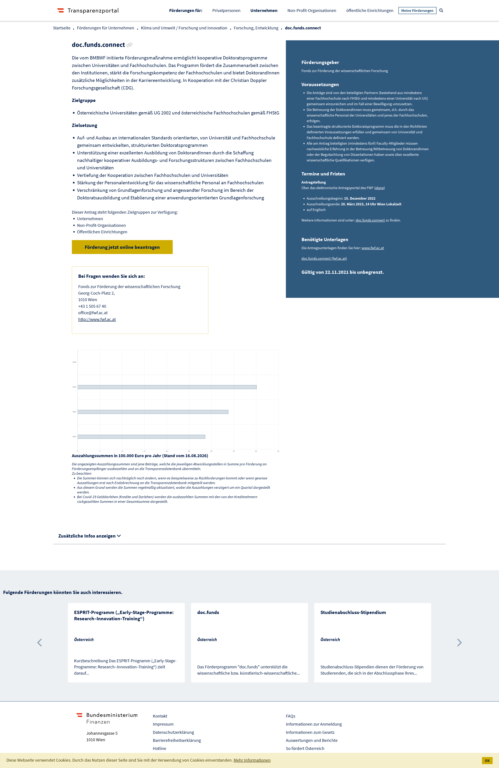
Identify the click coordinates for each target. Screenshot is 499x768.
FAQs (290, 716)
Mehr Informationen (252, 760)
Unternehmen (266, 10)
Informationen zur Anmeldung (314, 724)
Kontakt (160, 716)
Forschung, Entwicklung (256, 28)
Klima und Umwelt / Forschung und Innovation (184, 28)
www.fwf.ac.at (373, 248)
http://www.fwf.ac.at (97, 319)
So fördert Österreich (305, 748)
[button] (40, 642)
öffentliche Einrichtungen (369, 10)
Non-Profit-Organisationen (311, 10)
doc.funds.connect (370, 220)
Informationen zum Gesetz (310, 732)
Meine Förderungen (417, 10)
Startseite (61, 28)
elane (379, 187)
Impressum (163, 724)
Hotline (159, 748)
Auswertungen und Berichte (312, 740)
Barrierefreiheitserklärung (177, 740)
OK (487, 760)
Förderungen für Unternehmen (105, 28)
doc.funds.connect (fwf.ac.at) (324, 258)
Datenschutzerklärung (173, 732)
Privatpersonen (226, 10)
